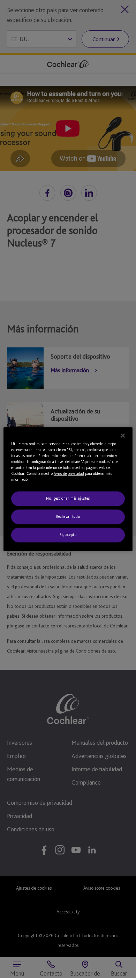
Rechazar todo (68, 516)
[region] (68, 489)
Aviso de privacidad (69, 473)
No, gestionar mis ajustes (68, 498)
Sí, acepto (68, 534)
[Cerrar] (122, 435)
